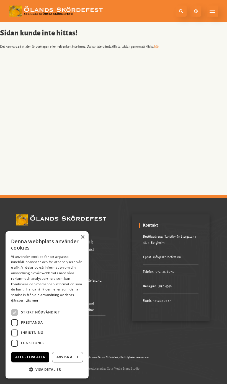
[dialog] (47, 304)
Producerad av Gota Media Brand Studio (113, 368)
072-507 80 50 (165, 272)
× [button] (82, 237)
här (156, 46)
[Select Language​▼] (195, 11)
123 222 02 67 (162, 301)
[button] (47, 369)
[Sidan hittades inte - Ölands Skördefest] (57, 11)
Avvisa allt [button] (67, 357)
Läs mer (31, 300)
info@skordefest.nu (167, 257)
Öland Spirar (90, 307)
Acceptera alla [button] (30, 357)
